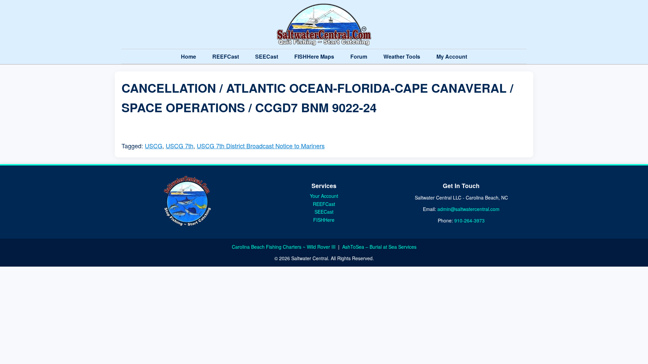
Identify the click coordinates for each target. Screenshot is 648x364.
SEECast (266, 56)
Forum (358, 56)
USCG (153, 145)
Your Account (324, 195)
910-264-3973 (469, 220)
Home (188, 56)
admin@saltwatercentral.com (468, 209)
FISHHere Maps (314, 56)
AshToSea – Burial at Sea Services (379, 246)
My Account (451, 56)
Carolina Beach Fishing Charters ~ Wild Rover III (284, 246)
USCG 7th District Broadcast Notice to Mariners (261, 145)
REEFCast (225, 56)
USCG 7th (179, 145)
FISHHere (323, 219)
